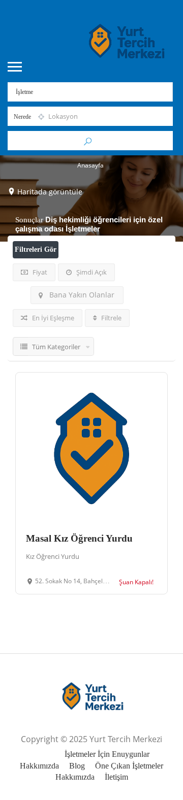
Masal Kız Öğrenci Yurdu (79, 538)
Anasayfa (90, 165)
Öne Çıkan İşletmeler (129, 765)
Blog (77, 765)
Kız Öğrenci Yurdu (52, 556)
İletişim (116, 777)
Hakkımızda (39, 765)
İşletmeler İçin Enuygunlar (107, 754)
